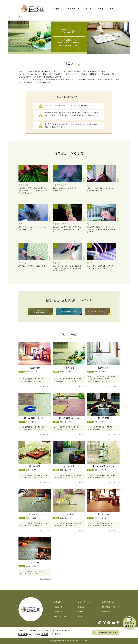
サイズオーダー (72, 9)
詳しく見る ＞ (45, 386)
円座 (111, 9)
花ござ (88, 9)
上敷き (100, 9)
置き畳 (57, 9)
